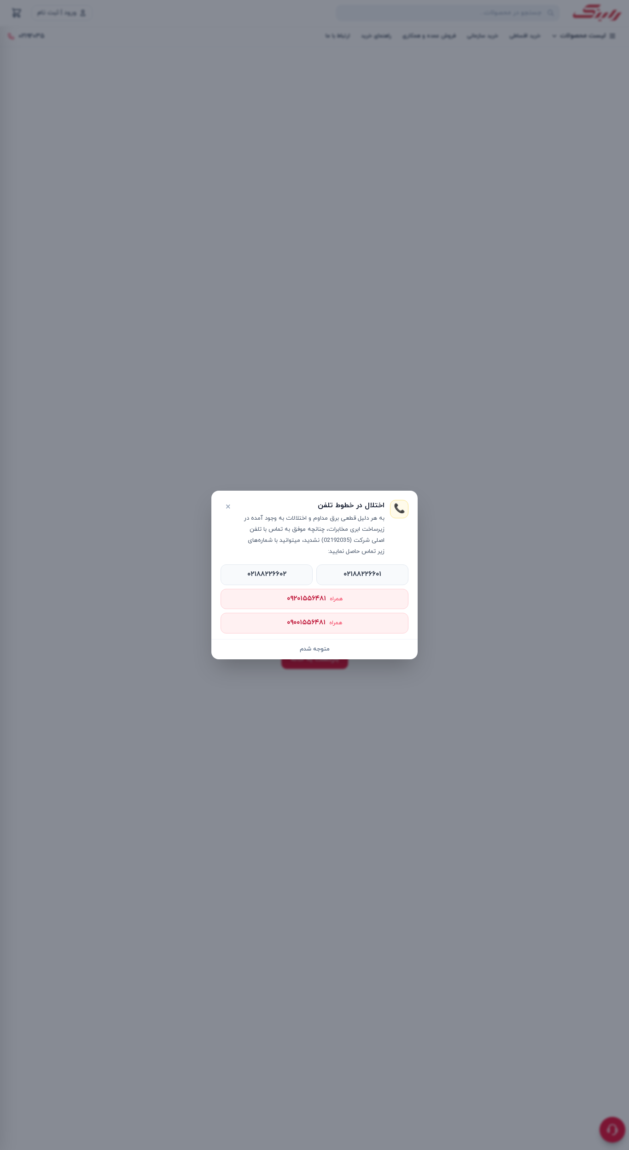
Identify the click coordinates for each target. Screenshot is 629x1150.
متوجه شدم (315, 649)
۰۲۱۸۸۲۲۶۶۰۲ (266, 574)
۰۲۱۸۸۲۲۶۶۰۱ (362, 574)
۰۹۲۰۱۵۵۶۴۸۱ (315, 599)
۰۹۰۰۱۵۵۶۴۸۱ (314, 623)
